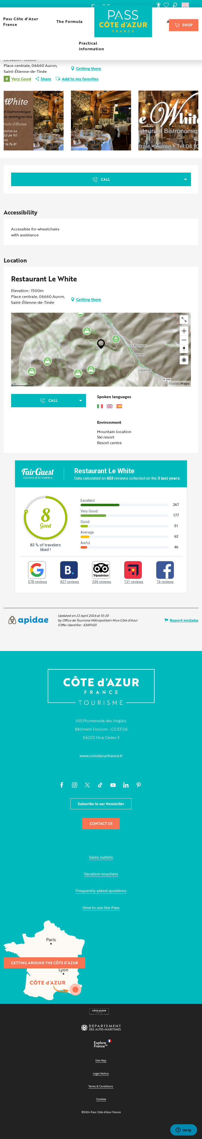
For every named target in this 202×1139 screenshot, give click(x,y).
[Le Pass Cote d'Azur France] (123, 21)
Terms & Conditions (100, 1086)
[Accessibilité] (158, 5)
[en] (185, 5)
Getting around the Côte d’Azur (44, 962)
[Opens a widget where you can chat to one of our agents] (183, 1130)
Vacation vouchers (101, 874)
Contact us (101, 823)
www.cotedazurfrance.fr (101, 756)
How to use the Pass (101, 908)
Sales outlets (101, 857)
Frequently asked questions (101, 891)
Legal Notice (101, 1073)
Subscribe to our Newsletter (101, 803)
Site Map (100, 1060)
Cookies (101, 1099)
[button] (175, 5)
